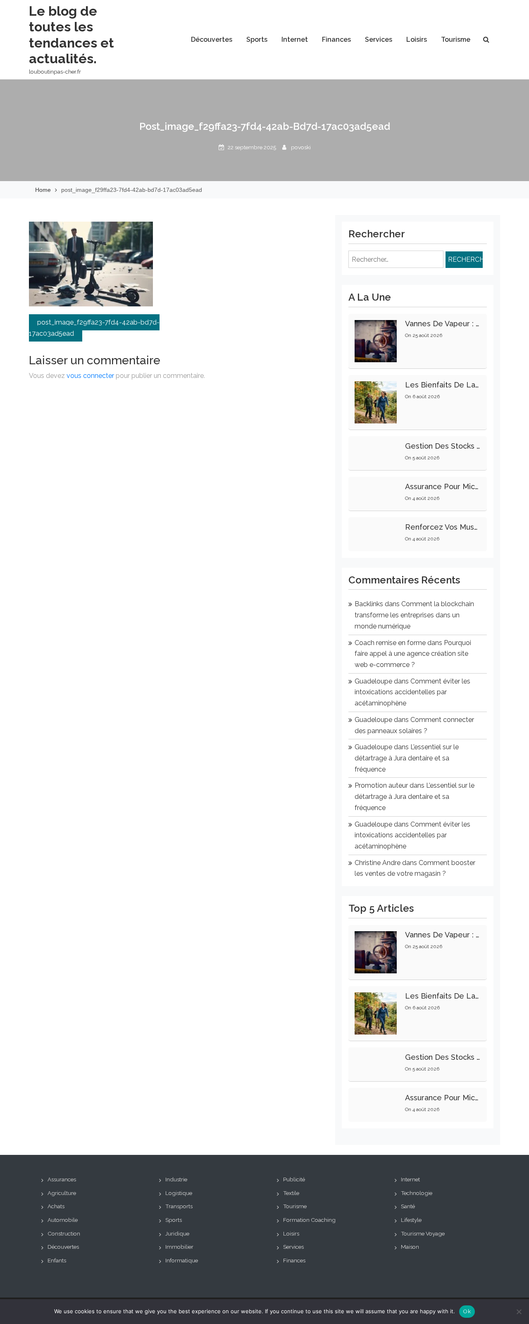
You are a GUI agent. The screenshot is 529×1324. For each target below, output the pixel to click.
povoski (301, 147)
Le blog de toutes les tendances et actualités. (71, 34)
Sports (256, 39)
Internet (294, 39)
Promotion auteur (381, 785)
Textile (291, 1193)
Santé (408, 1206)
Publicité (294, 1179)
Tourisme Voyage (423, 1233)
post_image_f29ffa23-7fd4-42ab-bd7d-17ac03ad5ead (94, 327)
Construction (64, 1233)
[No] (519, 1311)
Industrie (176, 1179)
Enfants (57, 1260)
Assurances (62, 1179)
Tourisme (455, 39)
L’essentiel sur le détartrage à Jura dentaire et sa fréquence (407, 758)
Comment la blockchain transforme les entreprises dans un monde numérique (414, 615)
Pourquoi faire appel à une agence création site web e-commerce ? (413, 654)
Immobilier (179, 1246)
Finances (336, 39)
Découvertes (211, 39)
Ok (467, 1311)
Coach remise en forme (390, 643)
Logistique (178, 1193)
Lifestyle (411, 1219)
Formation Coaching (309, 1219)
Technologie (416, 1193)
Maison (410, 1246)
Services (378, 39)
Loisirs (416, 39)
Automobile (63, 1219)
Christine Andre (377, 863)
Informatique (181, 1260)
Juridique (177, 1233)
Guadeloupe (373, 681)
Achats (56, 1206)
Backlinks (369, 604)
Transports (179, 1206)
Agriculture (62, 1193)
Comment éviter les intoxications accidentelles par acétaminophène (412, 692)
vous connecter (90, 376)
